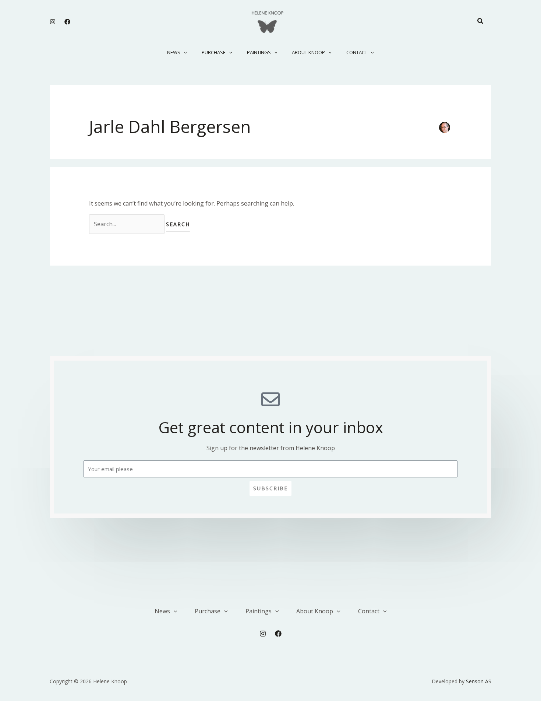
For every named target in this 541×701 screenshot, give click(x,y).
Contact (356, 52)
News (173, 52)
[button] (480, 21)
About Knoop (308, 52)
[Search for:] (127, 224)
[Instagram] (53, 22)
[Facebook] (67, 22)
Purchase (214, 52)
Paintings (259, 52)
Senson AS (478, 681)
